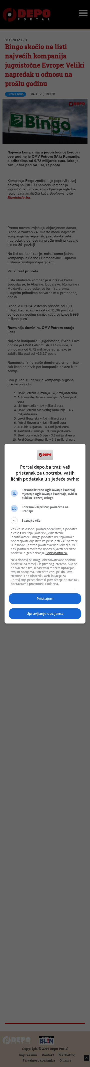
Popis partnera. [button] (57, 553)
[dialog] (45, 534)
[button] (45, 520)
